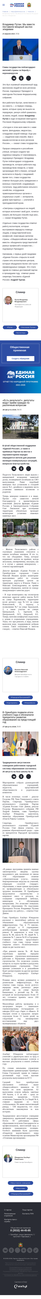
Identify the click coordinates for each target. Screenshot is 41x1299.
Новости (31, 11)
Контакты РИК (28, 1214)
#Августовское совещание (20, 1183)
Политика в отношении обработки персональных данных (20, 1272)
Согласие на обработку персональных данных (20, 1275)
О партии (7, 1210)
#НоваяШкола (29, 703)
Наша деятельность (18, 11)
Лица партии (27, 1210)
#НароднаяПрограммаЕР (20, 697)
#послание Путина (28, 327)
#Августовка (20, 1188)
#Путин (10, 327)
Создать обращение (20, 359)
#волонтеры (20, 333)
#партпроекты (12, 703)
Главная (5, 11)
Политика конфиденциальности (20, 1269)
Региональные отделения (10, 1215)
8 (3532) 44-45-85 (20, 1230)
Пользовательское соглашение (20, 1267)
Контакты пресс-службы (10, 1220)
